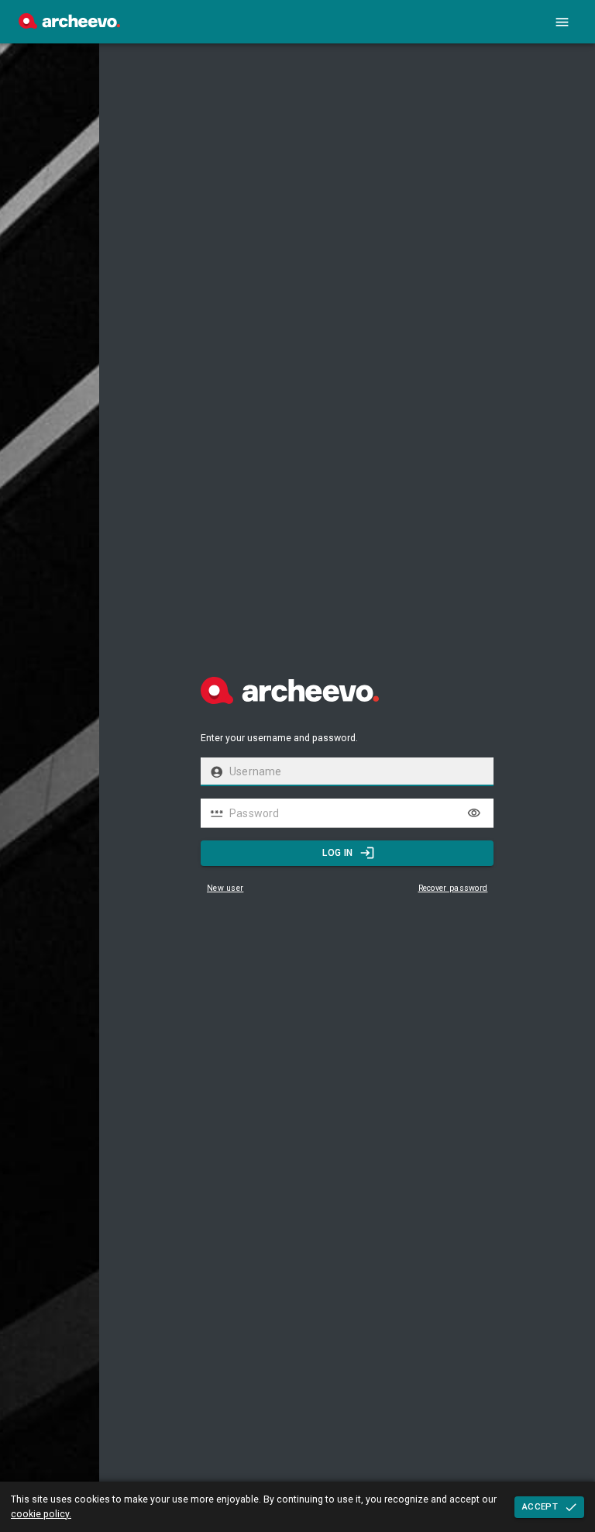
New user (225, 888)
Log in (337, 852)
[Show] (474, 813)
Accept (540, 1506)
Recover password (453, 888)
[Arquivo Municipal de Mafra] (69, 25)
